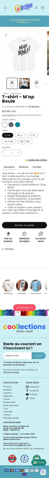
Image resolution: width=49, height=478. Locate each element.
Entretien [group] (37, 167)
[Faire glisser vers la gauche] (3, 84)
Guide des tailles (11, 405)
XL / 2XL (9, 141)
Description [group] (9, 167)
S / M (7, 135)
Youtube (33, 394)
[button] (5, 8)
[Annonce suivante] (44, 21)
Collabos (7, 393)
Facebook (34, 390)
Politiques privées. (11, 372)
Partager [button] (9, 249)
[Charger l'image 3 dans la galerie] (36, 83)
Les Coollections (36, 448)
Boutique (7, 390)
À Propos (7, 386)
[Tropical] (17, 124)
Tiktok (32, 398)
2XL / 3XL (25, 141)
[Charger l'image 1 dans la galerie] (12, 83)
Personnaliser (9, 402)
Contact (7, 415)
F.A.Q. (5, 408)
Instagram (34, 387)
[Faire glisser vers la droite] (46, 84)
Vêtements (8, 396)
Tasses (6, 399)
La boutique (23, 307)
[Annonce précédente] (5, 21)
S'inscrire (38, 355)
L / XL (32, 135)
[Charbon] (11, 124)
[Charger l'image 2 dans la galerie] (24, 83)
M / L (20, 135)
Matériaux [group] (23, 167)
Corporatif (8, 411)
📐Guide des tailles (36, 160)
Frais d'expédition (9, 115)
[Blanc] (4, 124)
